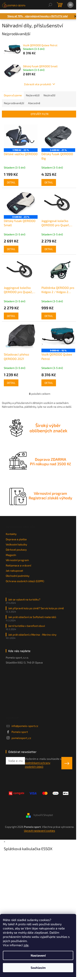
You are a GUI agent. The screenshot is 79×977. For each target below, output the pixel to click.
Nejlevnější (33, 95)
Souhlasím (38, 967)
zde (26, 945)
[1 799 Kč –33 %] (21, 135)
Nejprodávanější (14, 103)
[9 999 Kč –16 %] (58, 336)
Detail (11, 182)
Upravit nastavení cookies (39, 830)
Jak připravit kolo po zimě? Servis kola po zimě (36, 608)
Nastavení (38, 955)
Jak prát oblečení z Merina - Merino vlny (32, 634)
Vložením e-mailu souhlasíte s (43, 762)
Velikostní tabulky (16, 544)
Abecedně (34, 103)
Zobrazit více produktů (37, 84)
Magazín (11, 555)
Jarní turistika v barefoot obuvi (26, 625)
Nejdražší (49, 95)
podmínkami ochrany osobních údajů (37, 764)
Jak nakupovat (14, 570)
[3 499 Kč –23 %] (21, 202)
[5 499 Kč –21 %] (58, 135)
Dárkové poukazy (16, 549)
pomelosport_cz (21, 738)
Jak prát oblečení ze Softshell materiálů (32, 617)
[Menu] (70, 5)
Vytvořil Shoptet (43, 815)
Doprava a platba (16, 539)
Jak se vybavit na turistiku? (24, 599)
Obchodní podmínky (17, 575)
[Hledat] (50, 5)
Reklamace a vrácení (18, 565)
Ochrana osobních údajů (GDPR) (25, 581)
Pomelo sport (20, 731)
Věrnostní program (17, 560)
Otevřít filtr (40, 114)
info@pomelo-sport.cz (25, 725)
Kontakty (11, 533)
